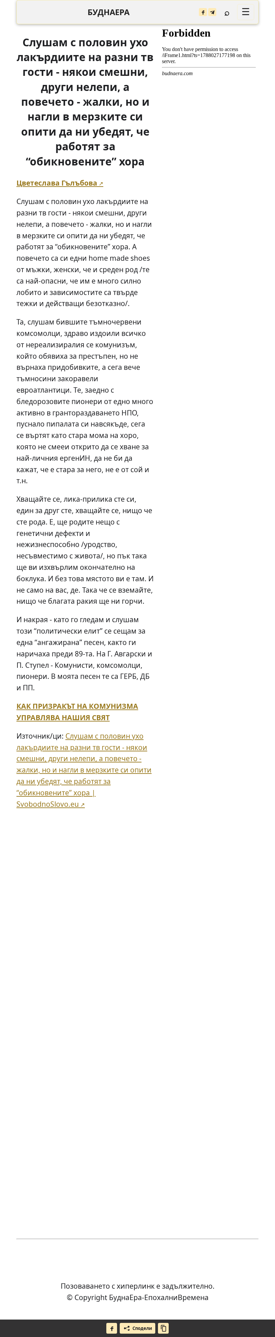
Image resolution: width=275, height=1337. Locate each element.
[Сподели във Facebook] (111, 1328)
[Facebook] (203, 12)
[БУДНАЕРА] (108, 12)
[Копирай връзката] (163, 1328)
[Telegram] (212, 12)
